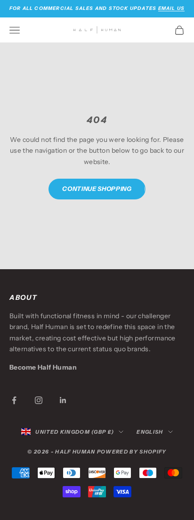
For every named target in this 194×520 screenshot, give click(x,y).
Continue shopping (96, 188)
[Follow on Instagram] (38, 400)
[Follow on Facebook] (14, 400)
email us (171, 8)
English (150, 432)
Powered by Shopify (132, 451)
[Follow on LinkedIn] (63, 400)
